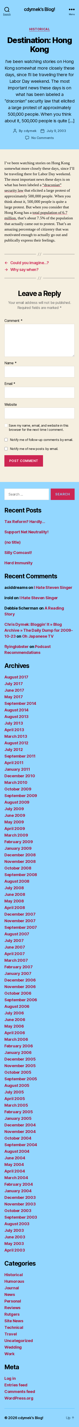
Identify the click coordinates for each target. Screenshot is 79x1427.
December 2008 (20, 855)
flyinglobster (16, 646)
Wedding (13, 1347)
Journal (11, 1288)
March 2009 (16, 835)
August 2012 (16, 743)
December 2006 (20, 980)
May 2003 (14, 1243)
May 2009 (14, 822)
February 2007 (18, 967)
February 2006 (18, 1046)
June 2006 (14, 1019)
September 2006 (20, 1000)
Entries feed (15, 1385)
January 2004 (18, 1191)
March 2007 (16, 960)
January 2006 (18, 1052)
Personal (12, 1301)
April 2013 (14, 729)
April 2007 (14, 953)
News (9, 1294)
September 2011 (20, 756)
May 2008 (14, 901)
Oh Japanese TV (38, 636)
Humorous (14, 1281)
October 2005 (17, 1072)
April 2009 (14, 828)
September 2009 (20, 795)
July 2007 (14, 940)
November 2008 (20, 861)
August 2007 (16, 934)
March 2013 (15, 736)
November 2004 (20, 1131)
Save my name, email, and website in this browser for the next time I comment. (38, 428)
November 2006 (20, 986)
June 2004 (14, 1158)
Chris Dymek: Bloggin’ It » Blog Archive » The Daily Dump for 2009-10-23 (38, 630)
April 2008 (14, 907)
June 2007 (14, 947)
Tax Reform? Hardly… (24, 521)
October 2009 (17, 789)
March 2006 (16, 1039)
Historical (39, 29)
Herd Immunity (18, 563)
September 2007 (20, 927)
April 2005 (14, 1098)
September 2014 (20, 703)
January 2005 (18, 1118)
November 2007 (20, 920)
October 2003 (17, 1210)
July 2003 (14, 1230)
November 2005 (20, 1065)
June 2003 (14, 1237)
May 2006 (14, 1026)
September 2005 (20, 1079)
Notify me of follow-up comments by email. (41, 440)
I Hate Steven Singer (53, 587)
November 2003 (20, 1204)
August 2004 (16, 1151)
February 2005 (18, 1111)
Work (9, 1353)
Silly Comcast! (18, 552)
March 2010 (15, 782)
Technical (13, 1327)
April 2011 (13, 762)
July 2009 (14, 808)
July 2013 (13, 723)
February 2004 (18, 1184)
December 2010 (19, 776)
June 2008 (14, 894)
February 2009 (18, 841)
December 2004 (20, 1125)
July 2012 (13, 749)
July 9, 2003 (56, 131)
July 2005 (14, 1092)
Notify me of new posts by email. (34, 449)
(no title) (12, 542)
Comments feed (19, 1391)
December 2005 (20, 1059)
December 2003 (20, 1197)
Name (10, 363)
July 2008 (14, 888)
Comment (13, 321)
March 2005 (16, 1105)
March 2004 (16, 1177)
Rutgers (12, 1314)
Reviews (12, 1307)
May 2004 (14, 1164)
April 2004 (14, 1171)
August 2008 (16, 881)
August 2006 (16, 1006)
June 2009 (14, 815)
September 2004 (20, 1144)
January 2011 (17, 769)
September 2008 (20, 874)
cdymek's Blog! (39, 9)
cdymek (30, 131)
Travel (10, 1334)
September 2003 (20, 1217)
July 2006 (14, 1013)
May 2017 (13, 697)
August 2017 (16, 677)
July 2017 (13, 683)
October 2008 (17, 868)
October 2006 (17, 993)
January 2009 (18, 848)
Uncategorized (18, 1340)
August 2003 (16, 1223)
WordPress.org (18, 1398)
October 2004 (17, 1138)
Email (9, 384)
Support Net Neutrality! (26, 532)
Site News (13, 1321)
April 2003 (14, 1250)
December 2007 (20, 914)
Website (10, 405)
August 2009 (16, 802)
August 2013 (16, 716)
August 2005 (16, 1085)
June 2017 (14, 690)
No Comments (42, 138)
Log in (10, 1378)
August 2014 (16, 710)
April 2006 (14, 1032)
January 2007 (17, 973)
